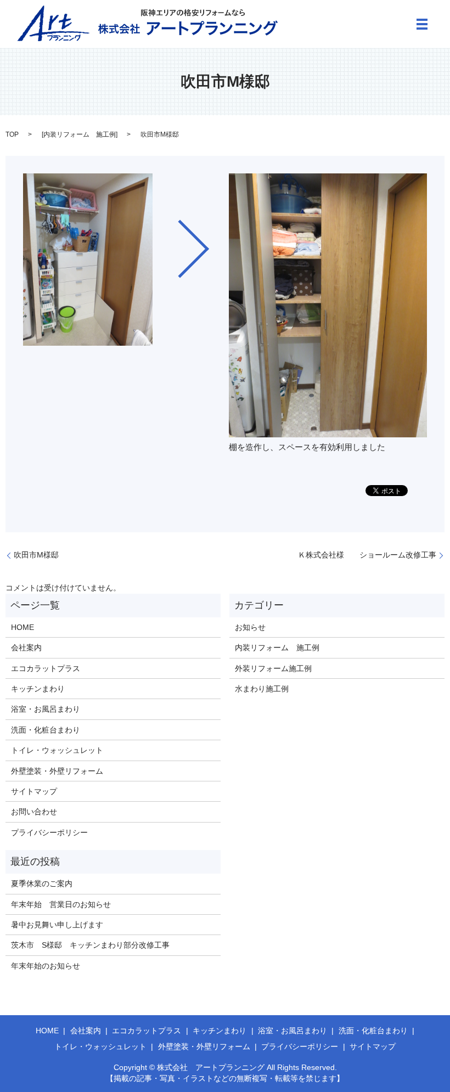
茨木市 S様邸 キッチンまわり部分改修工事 (90, 945)
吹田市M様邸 (36, 554)
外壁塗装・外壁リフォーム (57, 771)
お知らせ (250, 627)
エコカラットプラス (45, 668)
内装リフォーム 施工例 (79, 134)
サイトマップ (34, 791)
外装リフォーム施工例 (273, 668)
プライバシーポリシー (49, 832)
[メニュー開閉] (422, 24)
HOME (22, 627)
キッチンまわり (38, 688)
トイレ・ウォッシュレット (57, 750)
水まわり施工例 (262, 688)
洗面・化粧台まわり (45, 729)
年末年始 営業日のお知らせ (61, 904)
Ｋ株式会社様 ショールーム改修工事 (367, 554)
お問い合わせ (34, 811)
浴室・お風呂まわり (45, 709)
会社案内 (26, 647)
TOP (12, 134)
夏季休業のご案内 (41, 883)
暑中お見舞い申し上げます (57, 924)
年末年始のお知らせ (45, 965)
